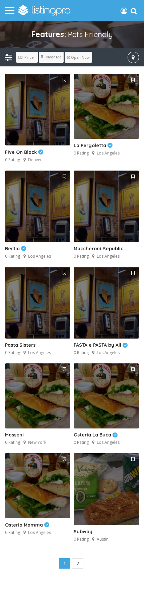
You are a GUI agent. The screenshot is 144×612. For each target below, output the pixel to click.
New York (37, 442)
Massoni (14, 435)
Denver (35, 160)
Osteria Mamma (24, 525)
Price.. (29, 57)
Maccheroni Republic (98, 249)
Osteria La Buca (93, 435)
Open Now (80, 57)
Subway (83, 532)
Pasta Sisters (20, 345)
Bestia (13, 249)
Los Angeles (108, 153)
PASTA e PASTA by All (98, 345)
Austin (103, 539)
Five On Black (21, 152)
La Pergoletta (90, 145)
